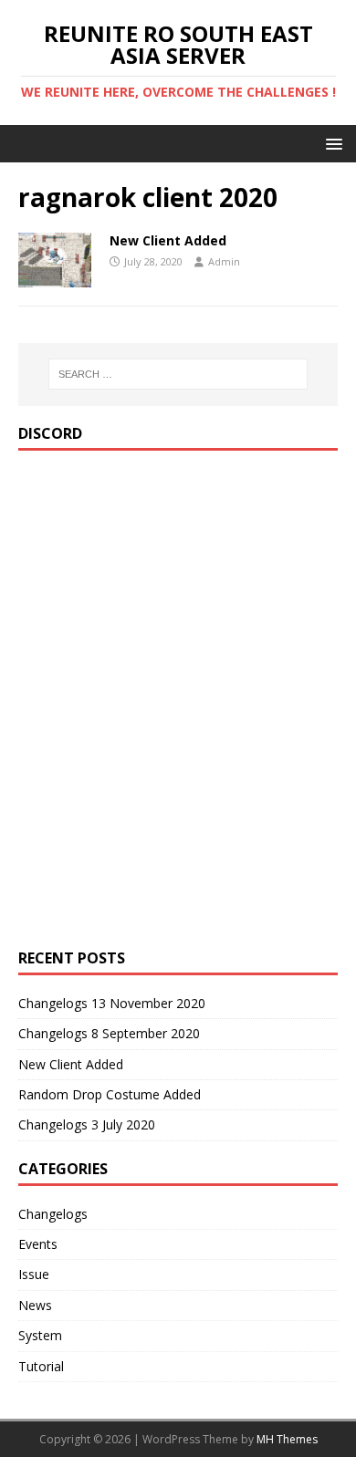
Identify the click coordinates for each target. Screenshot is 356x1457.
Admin (224, 261)
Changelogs (53, 1214)
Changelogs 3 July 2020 (86, 1124)
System (40, 1335)
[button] (330, 143)
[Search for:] (178, 374)
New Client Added (168, 240)
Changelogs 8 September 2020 (109, 1033)
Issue (33, 1274)
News (35, 1305)
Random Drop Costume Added (109, 1094)
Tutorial (41, 1366)
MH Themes (287, 1439)
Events (38, 1244)
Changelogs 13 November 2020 (111, 1003)
